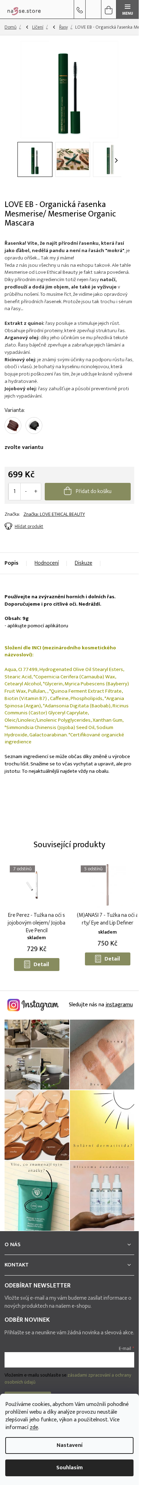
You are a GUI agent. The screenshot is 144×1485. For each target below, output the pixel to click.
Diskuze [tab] (83, 563)
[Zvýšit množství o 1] (36, 491)
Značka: (54, 514)
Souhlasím (69, 1467)
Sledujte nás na (100, 1004)
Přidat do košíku (93, 491)
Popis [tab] (12, 563)
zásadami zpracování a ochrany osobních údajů (68, 1378)
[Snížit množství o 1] (26, 491)
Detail (41, 964)
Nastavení (69, 1445)
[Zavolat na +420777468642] (80, 9)
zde (34, 1427)
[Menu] (127, 9)
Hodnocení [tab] (47, 563)
